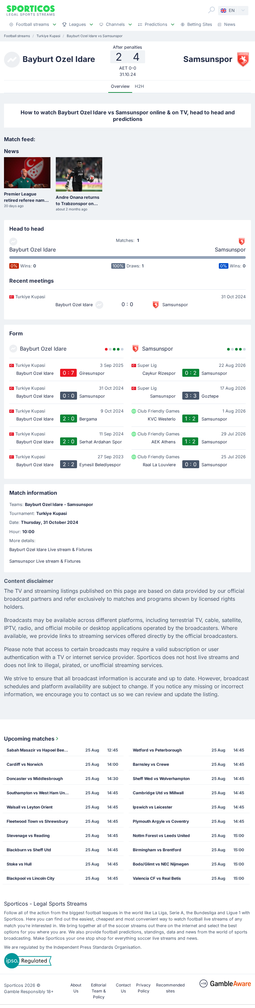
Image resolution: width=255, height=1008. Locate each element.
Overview (120, 86)
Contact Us (123, 987)
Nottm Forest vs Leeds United (161, 835)
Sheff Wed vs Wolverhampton (161, 778)
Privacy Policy (143, 987)
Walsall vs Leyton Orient (29, 807)
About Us (75, 987)
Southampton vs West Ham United (39, 792)
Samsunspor (230, 249)
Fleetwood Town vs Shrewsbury (37, 821)
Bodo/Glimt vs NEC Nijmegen (161, 864)
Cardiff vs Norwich (25, 764)
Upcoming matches (29, 738)
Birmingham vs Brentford (157, 849)
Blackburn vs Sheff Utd (29, 849)
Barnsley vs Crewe (151, 764)
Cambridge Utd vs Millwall (158, 792)
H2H (139, 86)
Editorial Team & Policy (98, 990)
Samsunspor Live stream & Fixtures (45, 561)
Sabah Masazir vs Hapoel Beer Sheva (40, 750)
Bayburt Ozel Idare (32, 249)
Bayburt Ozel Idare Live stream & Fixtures (50, 549)
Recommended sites (170, 987)
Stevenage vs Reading (28, 835)
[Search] (211, 10)
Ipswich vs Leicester (152, 807)
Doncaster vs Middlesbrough (35, 778)
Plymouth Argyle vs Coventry (161, 821)
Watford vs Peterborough (157, 750)
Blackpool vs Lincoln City (30, 878)
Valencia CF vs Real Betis (157, 878)
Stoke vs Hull (19, 864)
